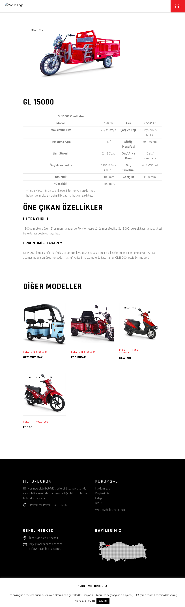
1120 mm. (149, 177)
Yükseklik (60, 183)
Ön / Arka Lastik (61, 165)
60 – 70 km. (150, 141)
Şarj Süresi (60, 153)
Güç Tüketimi (128, 168)
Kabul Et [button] (103, 601)
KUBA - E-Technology (35, 352)
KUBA (122, 350)
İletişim (99, 498)
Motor (60, 123)
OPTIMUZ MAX (33, 357)
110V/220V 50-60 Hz (150, 132)
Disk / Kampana (150, 156)
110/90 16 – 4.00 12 (108, 168)
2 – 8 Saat (108, 153)
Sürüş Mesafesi (128, 144)
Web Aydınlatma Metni (110, 509)
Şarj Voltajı (128, 130)
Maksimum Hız (61, 130)
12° (108, 141)
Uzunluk (60, 177)
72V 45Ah (150, 123)
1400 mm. (108, 183)
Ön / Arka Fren (128, 156)
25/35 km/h (108, 130)
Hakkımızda (102, 488)
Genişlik (128, 177)
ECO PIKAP (78, 357)
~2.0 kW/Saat (149, 165)
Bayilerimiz (102, 493)
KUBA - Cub (42, 421)
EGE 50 (28, 427)
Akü (128, 123)
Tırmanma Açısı (61, 141)
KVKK (99, 503)
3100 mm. (108, 177)
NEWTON (125, 358)
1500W (108, 123)
